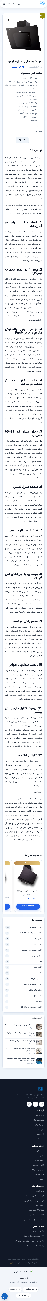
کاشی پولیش (24, 944)
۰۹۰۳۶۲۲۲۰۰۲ (36, 1231)
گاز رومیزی (24, 973)
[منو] (4, 4)
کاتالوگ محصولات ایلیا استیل (34, 1219)
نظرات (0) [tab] (22, 140)
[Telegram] (35, 1104)
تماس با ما (40, 1155)
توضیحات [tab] (36, 140)
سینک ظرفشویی (38, 1139)
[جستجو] (19, 4)
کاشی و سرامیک (24, 927)
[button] (9, 20)
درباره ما (41, 1179)
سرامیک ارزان (24, 955)
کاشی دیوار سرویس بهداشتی (24, 950)
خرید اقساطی (39, 1191)
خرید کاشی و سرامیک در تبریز (34, 1200)
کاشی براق (24, 938)
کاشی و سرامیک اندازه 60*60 (24, 1007)
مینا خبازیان (13, 1263)
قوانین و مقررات (38, 1165)
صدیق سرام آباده (24, 978)
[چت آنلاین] (4, 1296)
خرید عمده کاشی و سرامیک (34, 1196)
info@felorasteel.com (32, 1236)
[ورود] (14, 4)
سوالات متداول (39, 1160)
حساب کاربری (39, 1151)
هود (36, 131)
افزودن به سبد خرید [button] (19, 905)
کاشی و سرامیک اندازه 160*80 (24, 984)
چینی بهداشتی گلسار (24, 1001)
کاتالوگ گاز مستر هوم (36, 1210)
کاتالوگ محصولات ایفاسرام (35, 1214)
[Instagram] (41, 1104)
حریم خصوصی (39, 1174)
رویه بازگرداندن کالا (38, 1170)
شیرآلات (24, 961)
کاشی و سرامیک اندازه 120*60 (24, 933)
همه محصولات (39, 1115)
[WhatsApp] (29, 1104)
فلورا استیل (24, 995)
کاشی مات (24, 967)
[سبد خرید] (9, 4)
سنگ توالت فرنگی (24, 990)
